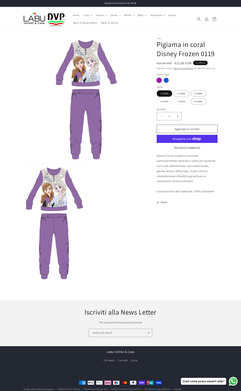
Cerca (134, 360)
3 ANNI (164, 93)
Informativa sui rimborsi (68, 389)
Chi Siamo (109, 360)
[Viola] (159, 80)
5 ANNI (198, 93)
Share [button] (164, 202)
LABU (33, 389)
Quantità (161, 109)
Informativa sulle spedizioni (157, 389)
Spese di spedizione (183, 68)
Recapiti (178, 389)
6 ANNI (166, 102)
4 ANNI (181, 93)
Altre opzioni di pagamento (187, 147)
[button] (88, 15)
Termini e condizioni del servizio (126, 389)
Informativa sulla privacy (95, 389)
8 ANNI (198, 101)
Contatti (123, 360)
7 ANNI (183, 102)
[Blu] (166, 80)
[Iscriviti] (148, 333)
